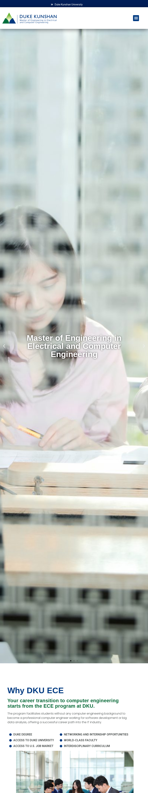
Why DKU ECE (35, 690)
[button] (136, 18)
